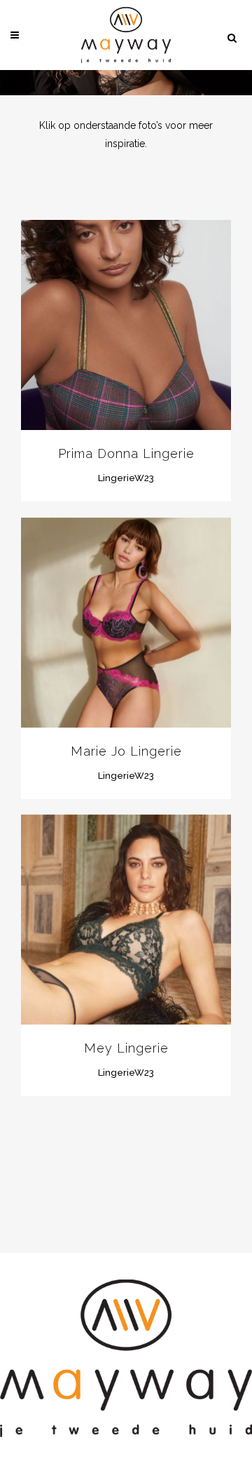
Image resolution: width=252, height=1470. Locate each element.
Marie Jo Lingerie (126, 751)
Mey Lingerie (126, 1048)
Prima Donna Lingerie (126, 453)
